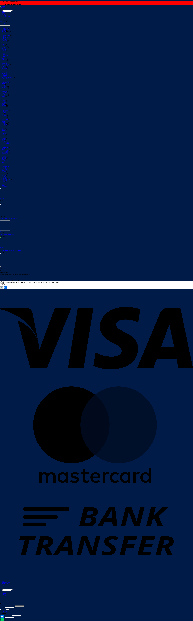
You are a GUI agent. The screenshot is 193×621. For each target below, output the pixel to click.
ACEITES (4, 30)
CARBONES (4, 63)
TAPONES (4, 175)
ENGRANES (4, 88)
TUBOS (3, 181)
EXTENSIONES (5, 94)
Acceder (7, 609)
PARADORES (4, 133)
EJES (3, 84)
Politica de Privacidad (8, 599)
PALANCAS (4, 131)
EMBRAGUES (4, 86)
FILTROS (3, 98)
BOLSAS (3, 51)
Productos (4, 12)
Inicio (1, 21)
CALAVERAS (4, 59)
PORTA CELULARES (6, 144)
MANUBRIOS (4, 124)
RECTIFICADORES (5, 150)
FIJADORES (4, 97)
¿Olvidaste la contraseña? (4, 611)
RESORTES (4, 157)
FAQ (3, 580)
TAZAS (3, 176)
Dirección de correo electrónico (6, 615)
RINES (3, 159)
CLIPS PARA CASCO (6, 71)
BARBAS (3, 43)
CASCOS (3, 67)
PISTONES (4, 138)
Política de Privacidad (6, 581)
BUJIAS (3, 54)
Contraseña (2, 607)
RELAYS (3, 154)
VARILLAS (4, 184)
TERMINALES (4, 178)
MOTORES (4, 130)
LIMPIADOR (4, 116)
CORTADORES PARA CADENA (8, 77)
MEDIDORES (4, 127)
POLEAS (3, 141)
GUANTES (4, 106)
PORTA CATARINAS (6, 143)
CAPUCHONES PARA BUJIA (7, 62)
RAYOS (3, 149)
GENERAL (4, 103)
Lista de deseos (7, 16)
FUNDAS (3, 101)
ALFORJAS (4, 34)
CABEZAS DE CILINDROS (7, 55)
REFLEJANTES (5, 152)
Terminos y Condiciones (8, 19)
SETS (3, 165)
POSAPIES (4, 146)
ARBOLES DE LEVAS (6, 37)
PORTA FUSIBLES (5, 145)
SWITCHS (4, 171)
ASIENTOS (4, 39)
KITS (3, 113)
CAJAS (3, 58)
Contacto (3, 584)
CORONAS (4, 76)
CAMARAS (4, 60)
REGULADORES (5, 153)
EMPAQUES (4, 87)
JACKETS (4, 112)
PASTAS (3, 135)
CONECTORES (5, 73)
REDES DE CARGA (5, 151)
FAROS (3, 96)
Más (3, 13)
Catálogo (3, 11)
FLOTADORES (4, 99)
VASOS (3, 185)
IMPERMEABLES (5, 110)
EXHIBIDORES (5, 93)
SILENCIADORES (5, 166)
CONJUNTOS (4, 74)
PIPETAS (3, 137)
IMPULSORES (4, 111)
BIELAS (3, 48)
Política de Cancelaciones (8, 598)
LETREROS (4, 115)
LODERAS (4, 118)
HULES (3, 109)
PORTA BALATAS (5, 142)
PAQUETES (4, 132)
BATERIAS (4, 46)
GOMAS (3, 104)
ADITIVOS (4, 31)
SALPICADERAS (5, 163)
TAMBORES (4, 173)
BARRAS (3, 44)
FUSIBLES (4, 102)
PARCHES (4, 134)
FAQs (5, 15)
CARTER (3, 66)
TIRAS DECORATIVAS (6, 179)
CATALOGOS (4, 68)
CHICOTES (4, 70)
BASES (3, 45)
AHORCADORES (5, 32)
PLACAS (3, 139)
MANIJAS (4, 123)
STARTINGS (4, 169)
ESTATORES (4, 90)
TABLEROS (4, 172)
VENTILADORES (5, 186)
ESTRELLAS (4, 91)
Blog (5, 14)
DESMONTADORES (5, 81)
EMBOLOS (4, 85)
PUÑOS (3, 148)
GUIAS (3, 107)
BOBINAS (4, 49)
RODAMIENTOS (5, 160)
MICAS (3, 128)
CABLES (3, 56)
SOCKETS (4, 167)
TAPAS (3, 174)
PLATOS (3, 140)
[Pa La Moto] (2, 7)
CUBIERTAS (4, 78)
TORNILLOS (4, 180)
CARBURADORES (5, 64)
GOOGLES (4, 105)
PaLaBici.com (4, 585)
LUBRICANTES (5, 119)
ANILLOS (3, 36)
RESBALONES (5, 156)
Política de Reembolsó (6, 582)
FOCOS (3, 100)
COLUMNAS (4, 72)
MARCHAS (4, 125)
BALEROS (4, 42)
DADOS (3, 79)
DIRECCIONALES (5, 82)
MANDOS (4, 121)
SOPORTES (4, 168)
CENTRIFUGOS (5, 69)
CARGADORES (5, 65)
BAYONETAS (4, 47)
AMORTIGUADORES (6, 35)
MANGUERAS (4, 122)
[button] (1, 22)
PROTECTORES (5, 147)
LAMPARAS (4, 114)
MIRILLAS (4, 129)
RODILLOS (4, 161)
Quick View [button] (2, 198)
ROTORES (4, 162)
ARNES (3, 38)
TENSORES (4, 177)
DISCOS (3, 83)
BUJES (3, 53)
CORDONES (4, 75)
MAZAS (3, 126)
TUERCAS (4, 182)
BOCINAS (4, 50)
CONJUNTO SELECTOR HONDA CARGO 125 (8, 218)
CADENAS (4, 57)
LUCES (3, 120)
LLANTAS (4, 117)
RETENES (4, 158)
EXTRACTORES (5, 95)
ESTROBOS (4, 92)
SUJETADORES (5, 170)
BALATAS (4, 41)
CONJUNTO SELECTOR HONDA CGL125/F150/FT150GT (10, 250)
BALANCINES (4, 40)
